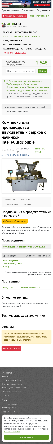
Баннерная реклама (9, 404)
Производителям (10, 10)
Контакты (5, 395)
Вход (31, 15)
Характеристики (11, 204)
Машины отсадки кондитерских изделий (25, 107)
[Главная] (5, 81)
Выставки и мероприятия (11, 391)
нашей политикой (12, 431)
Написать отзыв (40, 150)
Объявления (10, 199)
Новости (5, 376)
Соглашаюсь (26, 437)
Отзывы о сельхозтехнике (12, 384)
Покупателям (43, 10)
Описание (25, 199)
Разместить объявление (15, 16)
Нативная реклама (9, 407)
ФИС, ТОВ (8, 287)
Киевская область (30, 287)
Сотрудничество (8, 411)
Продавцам (28, 10)
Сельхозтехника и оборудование (15, 380)
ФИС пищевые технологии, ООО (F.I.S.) (24, 246)
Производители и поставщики (14, 388)
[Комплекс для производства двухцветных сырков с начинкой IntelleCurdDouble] (26, 176)
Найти (42, 71)
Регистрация (42, 15)
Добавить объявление (14, 221)
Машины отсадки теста (16, 111)
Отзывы (27, 204)
